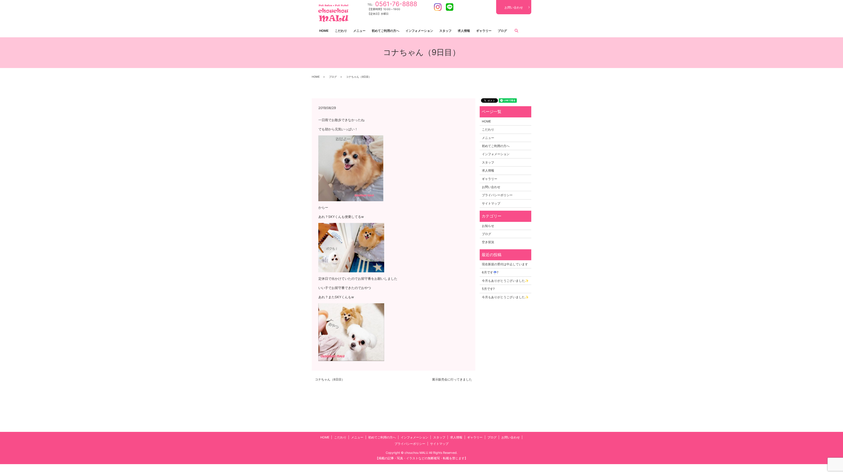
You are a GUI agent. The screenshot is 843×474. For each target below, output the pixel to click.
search (516, 30)
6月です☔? (490, 272)
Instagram (437, 7)
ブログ (502, 30)
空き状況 (488, 242)
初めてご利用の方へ (385, 30)
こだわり (341, 30)
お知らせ (488, 226)
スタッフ (445, 30)
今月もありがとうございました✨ (505, 280)
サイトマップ (491, 203)
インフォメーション (419, 30)
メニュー (359, 30)
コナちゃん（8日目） (330, 379)
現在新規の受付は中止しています (505, 264)
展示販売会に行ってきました (452, 379)
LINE (449, 7)
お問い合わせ (513, 7)
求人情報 (464, 30)
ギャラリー (484, 30)
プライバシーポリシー (497, 195)
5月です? (488, 289)
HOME (324, 30)
